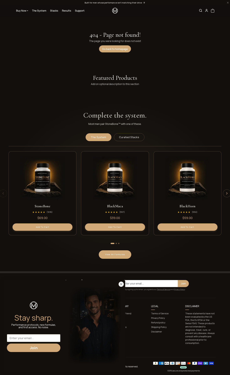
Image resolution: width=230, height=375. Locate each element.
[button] (201, 10)
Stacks (54, 10)
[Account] (207, 10)
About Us (122, 327)
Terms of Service (163, 289)
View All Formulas (115, 254)
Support (79, 10)
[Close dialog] (121, 284)
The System (39, 10)
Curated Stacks (129, 137)
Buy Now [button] (21, 10)
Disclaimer (156, 331)
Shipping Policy (158, 327)
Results (66, 10)
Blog (119, 322)
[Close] (227, 2)
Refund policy (158, 322)
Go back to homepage (115, 49)
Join (183, 283)
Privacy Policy (179, 289)
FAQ (119, 317)
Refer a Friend (124, 313)
